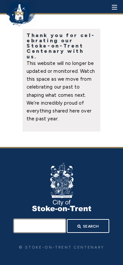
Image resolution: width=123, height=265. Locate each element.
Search (91, 226)
